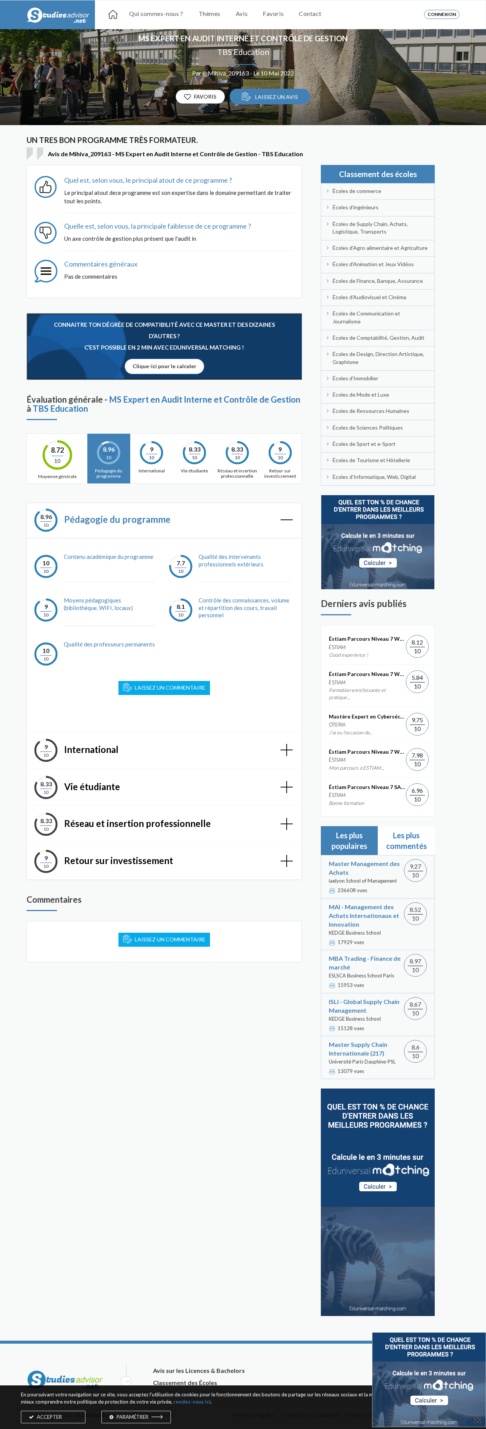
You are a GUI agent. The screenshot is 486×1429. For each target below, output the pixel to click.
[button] (164, 521)
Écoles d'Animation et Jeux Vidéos (373, 264)
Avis (242, 13)
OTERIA (337, 725)
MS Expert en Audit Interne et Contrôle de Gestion (243, 38)
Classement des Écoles (185, 1382)
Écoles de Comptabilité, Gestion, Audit (378, 337)
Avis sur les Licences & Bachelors (199, 1370)
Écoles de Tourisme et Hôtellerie (371, 460)
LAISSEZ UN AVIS (276, 97)
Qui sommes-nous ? (156, 13)
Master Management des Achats (364, 868)
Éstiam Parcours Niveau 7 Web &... (367, 638)
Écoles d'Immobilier (355, 378)
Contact (310, 13)
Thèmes (210, 13)
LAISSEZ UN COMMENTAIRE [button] (170, 939)
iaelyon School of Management (363, 881)
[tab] (164, 520)
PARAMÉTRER (132, 1417)
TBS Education (243, 51)
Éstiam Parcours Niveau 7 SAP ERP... (367, 787)
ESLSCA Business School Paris (361, 976)
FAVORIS (205, 96)
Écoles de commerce (357, 191)
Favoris (273, 13)
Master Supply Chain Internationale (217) (358, 1049)
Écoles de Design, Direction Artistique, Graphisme (378, 358)
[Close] (477, 1420)
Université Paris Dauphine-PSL (362, 1062)
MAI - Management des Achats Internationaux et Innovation (364, 915)
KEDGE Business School (355, 933)
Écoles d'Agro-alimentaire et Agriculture (380, 248)
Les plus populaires (349, 840)
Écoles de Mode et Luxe (361, 394)
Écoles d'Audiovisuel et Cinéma (369, 297)
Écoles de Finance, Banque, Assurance (378, 281)
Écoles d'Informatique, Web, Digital (374, 477)
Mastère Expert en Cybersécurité (367, 716)
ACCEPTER (49, 1417)
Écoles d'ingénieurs (356, 207)
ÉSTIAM (337, 647)
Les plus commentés (406, 840)
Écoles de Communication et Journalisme (366, 317)
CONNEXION (442, 14)
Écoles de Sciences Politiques (368, 427)
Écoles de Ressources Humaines (371, 411)
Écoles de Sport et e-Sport (364, 444)
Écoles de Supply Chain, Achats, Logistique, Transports (370, 228)
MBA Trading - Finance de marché (365, 963)
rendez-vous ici (192, 1402)
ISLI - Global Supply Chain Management (364, 1006)
